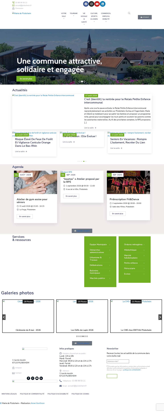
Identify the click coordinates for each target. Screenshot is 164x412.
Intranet (18, 368)
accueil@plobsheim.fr (23, 5)
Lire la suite (89, 128)
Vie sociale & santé (84, 17)
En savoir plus (24, 216)
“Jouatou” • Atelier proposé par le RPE (81, 180)
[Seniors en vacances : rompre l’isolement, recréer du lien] (82, 134)
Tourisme (74, 13)
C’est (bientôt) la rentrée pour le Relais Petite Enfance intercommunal (117, 100)
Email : (75, 386)
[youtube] (37, 378)
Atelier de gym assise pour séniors (32, 201)
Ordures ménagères (133, 244)
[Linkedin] (102, 4)
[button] (78, 161)
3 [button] (81, 336)
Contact (18, 373)
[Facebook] (86, 4)
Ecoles (127, 274)
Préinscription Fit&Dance (124, 199)
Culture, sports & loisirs (94, 16)
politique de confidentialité (131, 370)
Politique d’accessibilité (58, 394)
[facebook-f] (28, 378)
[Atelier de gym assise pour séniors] (35, 182)
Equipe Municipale (98, 244)
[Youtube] (97, 4)
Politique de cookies (80, 394)
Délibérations (96, 265)
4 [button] (83, 336)
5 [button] (85, 336)
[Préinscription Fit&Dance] (128, 182)
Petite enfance (131, 263)
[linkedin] (41, 378)
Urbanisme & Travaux (96, 258)
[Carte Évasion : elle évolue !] (34, 132)
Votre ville (63, 14)
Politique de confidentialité (32, 394)
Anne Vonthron (38, 403)
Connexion (19, 8)
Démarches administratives (97, 251)
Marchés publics (97, 278)
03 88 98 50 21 (21, 2)
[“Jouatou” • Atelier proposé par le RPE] (66, 172)
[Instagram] (91, 4)
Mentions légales (9, 394)
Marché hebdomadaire (130, 256)
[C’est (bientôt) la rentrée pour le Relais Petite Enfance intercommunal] (129, 134)
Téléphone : (74, 381)
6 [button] (87, 336)
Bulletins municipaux (95, 271)
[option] (28, 316)
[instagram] (32, 378)
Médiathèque (130, 250)
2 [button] (79, 336)
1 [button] (77, 336)
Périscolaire (129, 268)
